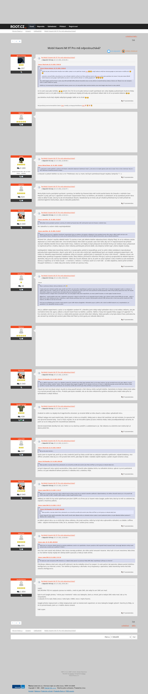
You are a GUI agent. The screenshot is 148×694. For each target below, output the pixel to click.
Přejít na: (107, 637)
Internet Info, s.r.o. (50, 688)
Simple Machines (82, 672)
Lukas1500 (21, 439)
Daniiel (72, 674)
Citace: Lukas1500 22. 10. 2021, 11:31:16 (49, 557)
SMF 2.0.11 (64, 672)
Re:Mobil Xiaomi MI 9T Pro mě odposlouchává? (58, 57)
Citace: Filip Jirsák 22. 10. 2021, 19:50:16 (49, 64)
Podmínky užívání (47, 691)
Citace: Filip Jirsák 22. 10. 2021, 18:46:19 (49, 447)
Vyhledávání (52, 26)
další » (135, 36)
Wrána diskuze (21, 56)
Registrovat (73, 26)
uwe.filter (21, 185)
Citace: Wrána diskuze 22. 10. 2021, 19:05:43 (53, 68)
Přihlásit (63, 26)
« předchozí (129, 36)
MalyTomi (21, 533)
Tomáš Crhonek (21, 404)
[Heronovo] (21, 420)
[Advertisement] (74, 11)
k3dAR (21, 156)
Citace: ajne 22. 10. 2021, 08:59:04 (47, 542)
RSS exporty (70, 691)
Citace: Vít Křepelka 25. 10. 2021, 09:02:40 (50, 379)
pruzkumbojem (21, 579)
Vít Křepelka (21, 274)
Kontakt (30, 691)
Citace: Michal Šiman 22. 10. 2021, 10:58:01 (50, 165)
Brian (83, 674)
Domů (32, 26)
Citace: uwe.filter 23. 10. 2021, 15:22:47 (49, 219)
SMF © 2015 (72, 672)
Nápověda (40, 26)
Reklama (21, 113)
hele (87, 71)
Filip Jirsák (21, 211)
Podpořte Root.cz (59, 691)
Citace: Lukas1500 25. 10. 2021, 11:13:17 (49, 490)
